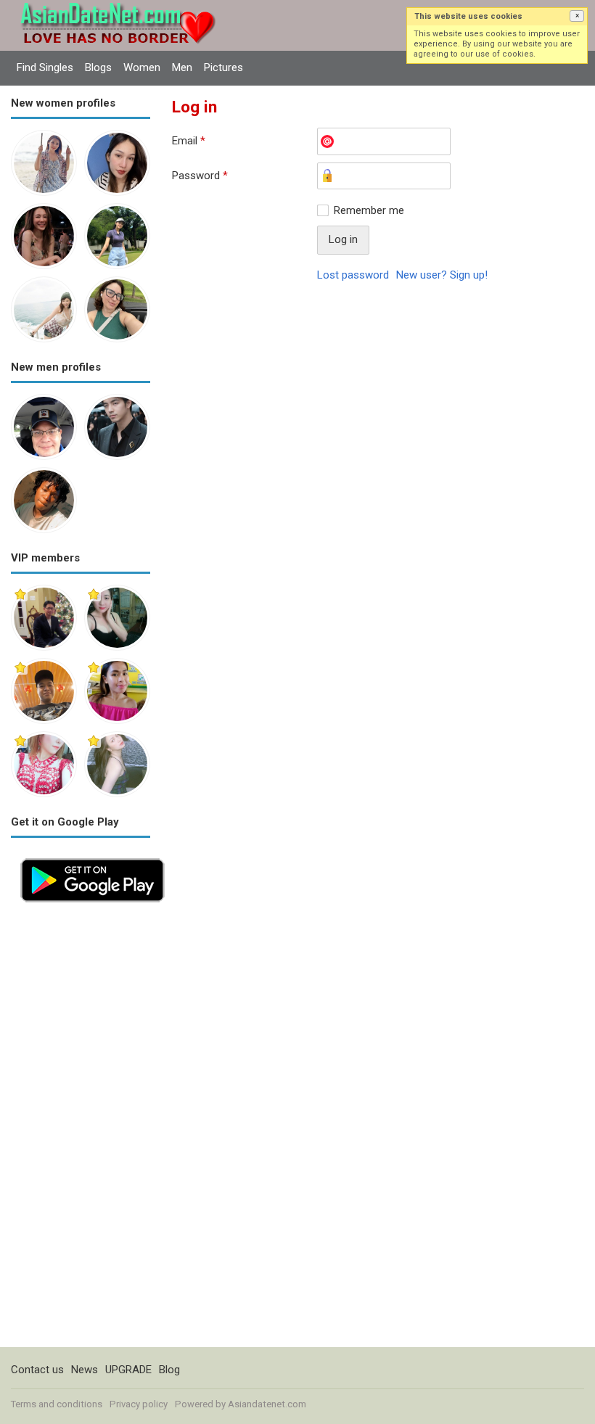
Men (182, 67)
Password (200, 175)
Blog (169, 1369)
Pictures (223, 67)
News (84, 1369)
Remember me (369, 210)
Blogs (98, 67)
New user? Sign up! (442, 274)
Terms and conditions (56, 1404)
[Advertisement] (80, 1129)
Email (188, 140)
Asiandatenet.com (267, 1404)
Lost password (353, 274)
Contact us (37, 1369)
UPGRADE (128, 1369)
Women (141, 67)
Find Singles (45, 67)
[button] (577, 16)
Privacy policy (139, 1404)
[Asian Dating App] (92, 856)
